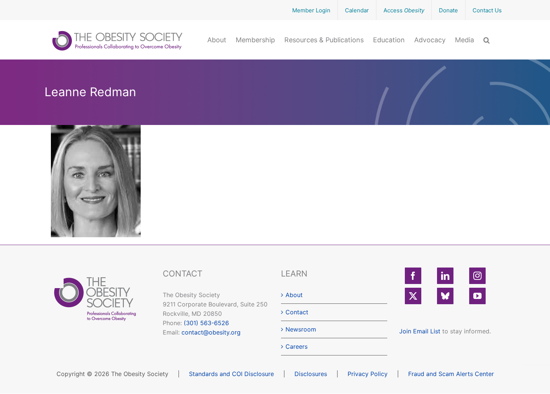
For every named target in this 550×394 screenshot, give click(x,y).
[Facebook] (413, 276)
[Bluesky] (445, 296)
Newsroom (300, 329)
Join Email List (419, 331)
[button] (486, 39)
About (294, 295)
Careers (296, 346)
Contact (296, 312)
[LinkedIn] (445, 276)
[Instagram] (477, 276)
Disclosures (310, 374)
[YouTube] (477, 296)
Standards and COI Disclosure (231, 374)
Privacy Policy (368, 374)
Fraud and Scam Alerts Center (451, 374)
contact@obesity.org (211, 332)
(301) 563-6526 (206, 323)
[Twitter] (413, 296)
